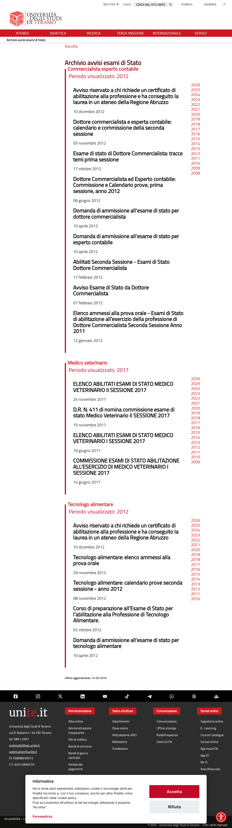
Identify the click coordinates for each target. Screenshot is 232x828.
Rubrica (187, 4)
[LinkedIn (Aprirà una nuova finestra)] (82, 696)
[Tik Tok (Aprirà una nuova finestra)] (127, 696)
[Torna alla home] (36, 18)
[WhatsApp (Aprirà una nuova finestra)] (172, 696)
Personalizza (42, 816)
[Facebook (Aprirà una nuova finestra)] (16, 696)
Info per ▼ (111, 4)
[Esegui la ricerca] (170, 4)
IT (224, 4)
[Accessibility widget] (221, 817)
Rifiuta (174, 806)
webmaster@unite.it (23, 751)
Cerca (127, 4)
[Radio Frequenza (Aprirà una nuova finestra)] (216, 696)
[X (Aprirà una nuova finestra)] (60, 696)
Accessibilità (12, 819)
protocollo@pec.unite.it (24, 745)
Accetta (174, 791)
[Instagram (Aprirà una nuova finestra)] (38, 696)
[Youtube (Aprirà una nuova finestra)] (105, 696)
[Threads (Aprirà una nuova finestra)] (194, 696)
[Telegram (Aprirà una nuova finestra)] (149, 696)
